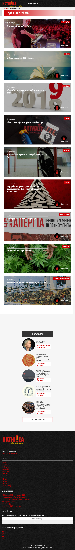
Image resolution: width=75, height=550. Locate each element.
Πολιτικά (5, 465)
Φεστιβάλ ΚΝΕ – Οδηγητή (11, 506)
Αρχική (4, 463)
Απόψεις (5, 474)
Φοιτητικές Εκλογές (9, 502)
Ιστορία (5, 476)
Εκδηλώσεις (6, 484)
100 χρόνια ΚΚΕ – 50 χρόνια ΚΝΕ (13, 495)
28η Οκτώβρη (7, 504)
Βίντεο (4, 479)
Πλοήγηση (32, 3)
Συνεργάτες (6, 486)
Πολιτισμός (6, 467)
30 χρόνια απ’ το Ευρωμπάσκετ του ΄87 (15, 499)
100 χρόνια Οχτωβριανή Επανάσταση (15, 497)
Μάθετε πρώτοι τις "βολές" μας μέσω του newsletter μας (23, 515)
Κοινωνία (5, 469)
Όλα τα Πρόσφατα (37, 420)
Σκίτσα (4, 481)
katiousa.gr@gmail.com (10, 453)
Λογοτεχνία (6, 471)
